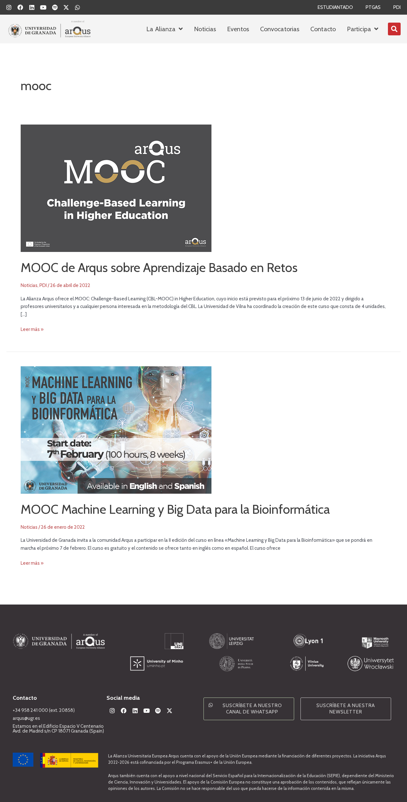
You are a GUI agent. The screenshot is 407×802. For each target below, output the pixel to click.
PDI (397, 7)
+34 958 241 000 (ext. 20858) (44, 710)
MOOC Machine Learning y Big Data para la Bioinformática (175, 509)
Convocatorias (279, 29)
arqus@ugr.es (26, 718)
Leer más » (32, 329)
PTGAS (373, 7)
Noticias (205, 29)
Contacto (323, 29)
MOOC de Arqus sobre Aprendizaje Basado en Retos (159, 267)
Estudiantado (335, 7)
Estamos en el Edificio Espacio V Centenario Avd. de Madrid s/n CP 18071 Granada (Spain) (58, 728)
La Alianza (161, 29)
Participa (359, 29)
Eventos (238, 29)
